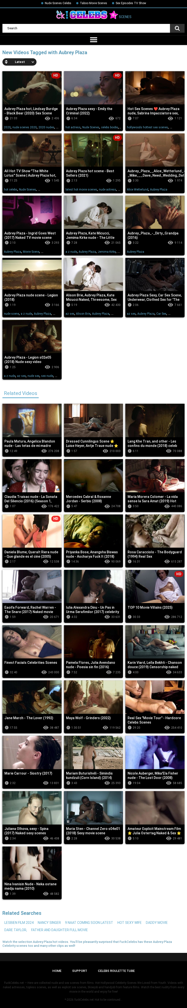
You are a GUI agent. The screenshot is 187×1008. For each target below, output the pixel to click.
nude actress (107, 189)
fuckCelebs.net (84, 999)
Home (56, 971)
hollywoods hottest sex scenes (147, 127)
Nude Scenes (90, 127)
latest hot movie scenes (81, 189)
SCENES (124, 17)
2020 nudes (46, 127)
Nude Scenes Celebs (58, 3)
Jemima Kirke (107, 251)
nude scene (11, 313)
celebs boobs (109, 127)
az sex (69, 313)
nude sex (33, 376)
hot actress (73, 127)
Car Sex (161, 313)
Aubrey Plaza (158, 189)
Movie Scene (31, 251)
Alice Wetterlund (137, 189)
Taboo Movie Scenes (93, 3)
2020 (7, 127)
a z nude (71, 251)
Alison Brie (83, 313)
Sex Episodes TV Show (131, 3)
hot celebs (10, 189)
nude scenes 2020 (24, 127)
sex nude (47, 376)
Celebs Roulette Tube (116, 971)
